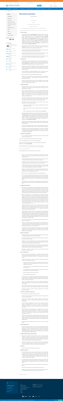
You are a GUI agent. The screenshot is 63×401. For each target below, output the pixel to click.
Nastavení (56, 400)
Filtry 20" (9, 31)
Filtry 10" (9, 29)
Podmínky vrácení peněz (16, 2)
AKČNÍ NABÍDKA (10, 16)
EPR (21, 390)
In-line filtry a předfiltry (10, 35)
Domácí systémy (10, 20)
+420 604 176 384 (10, 390)
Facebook (9, 391)
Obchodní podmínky (11, 2)
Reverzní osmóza (10, 18)
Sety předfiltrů (9, 33)
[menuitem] (9, 9)
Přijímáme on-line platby (23, 389)
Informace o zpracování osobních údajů (25, 387)
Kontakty (22, 392)
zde (33, 400)
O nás (6, 2)
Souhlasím (60, 400)
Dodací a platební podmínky (24, 388)
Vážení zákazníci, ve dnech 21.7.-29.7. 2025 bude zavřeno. (37, 384)
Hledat (39, 5)
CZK (54, 2)
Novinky (22, 391)
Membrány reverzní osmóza (11, 27)
